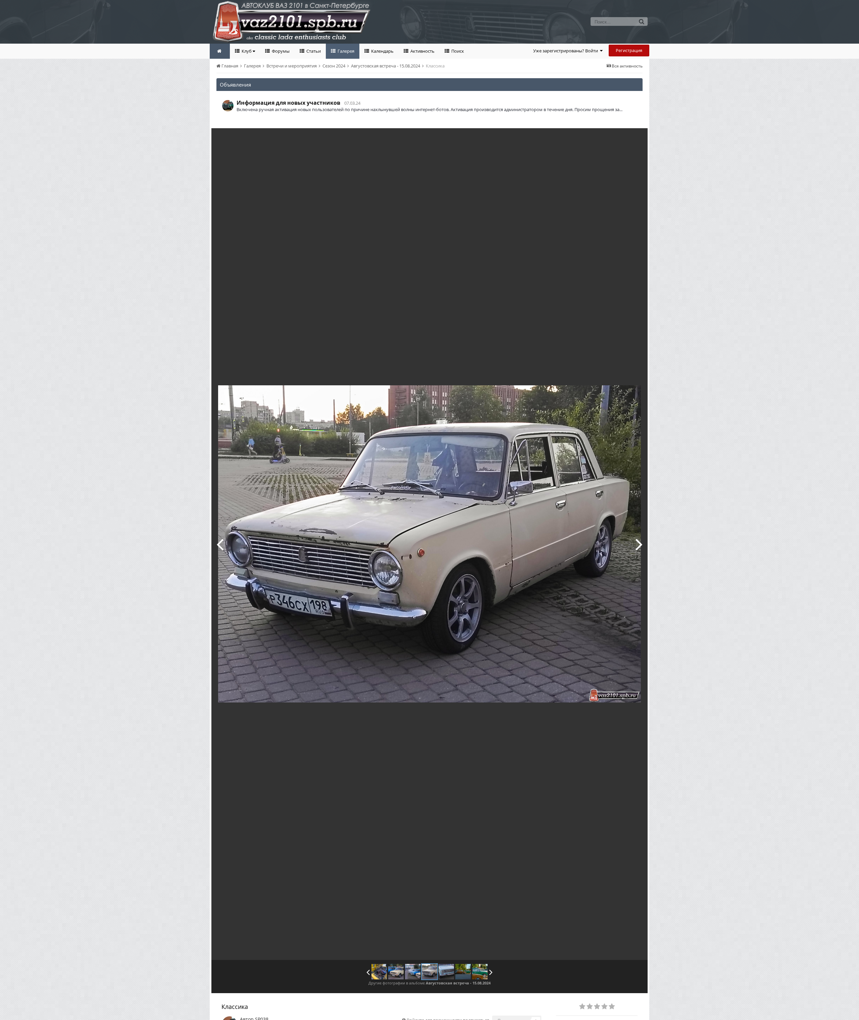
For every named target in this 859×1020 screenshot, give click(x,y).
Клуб (247, 51)
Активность (422, 51)
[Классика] (429, 971)
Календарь (382, 51)
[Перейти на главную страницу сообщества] (220, 51)
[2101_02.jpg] (480, 971)
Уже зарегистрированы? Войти (566, 51)
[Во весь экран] (635, 138)
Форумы (280, 51)
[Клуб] (220, 544)
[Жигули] (639, 544)
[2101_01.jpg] (463, 971)
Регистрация (629, 50)
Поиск (457, 51)
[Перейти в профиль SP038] (228, 105)
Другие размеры (604, 138)
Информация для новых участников (288, 102)
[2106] (379, 971)
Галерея (345, 51)
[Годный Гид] (396, 971)
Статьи (313, 51)
